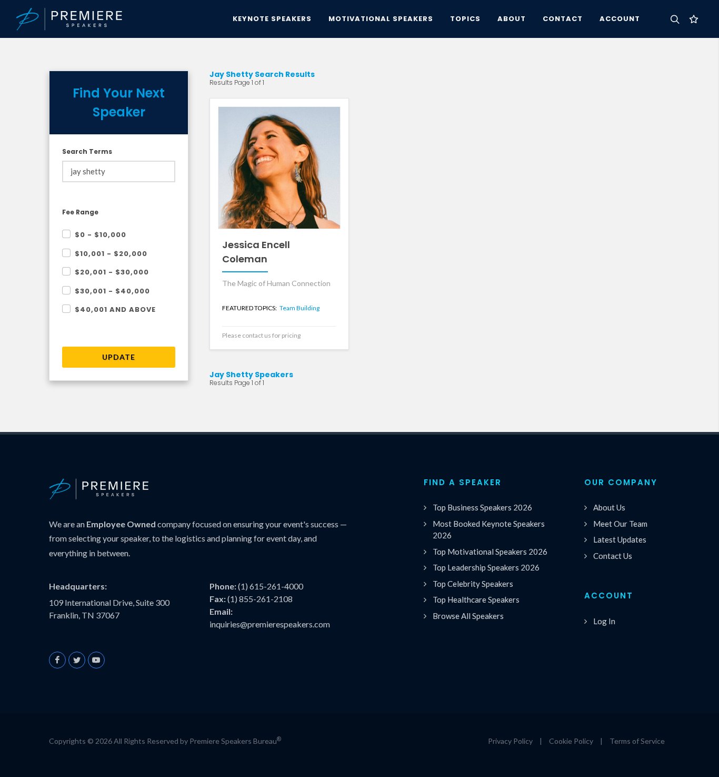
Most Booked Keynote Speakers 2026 (489, 529)
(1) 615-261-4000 (270, 586)
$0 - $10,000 (100, 235)
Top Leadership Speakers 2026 (486, 567)
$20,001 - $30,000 (112, 272)
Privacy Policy (510, 740)
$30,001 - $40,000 (112, 291)
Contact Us (612, 555)
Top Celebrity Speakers (473, 583)
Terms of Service (637, 740)
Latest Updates (619, 539)
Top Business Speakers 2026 (482, 507)
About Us (609, 507)
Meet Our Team (620, 523)
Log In (604, 621)
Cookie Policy (571, 740)
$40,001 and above (115, 309)
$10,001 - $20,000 (111, 254)
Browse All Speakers (468, 616)
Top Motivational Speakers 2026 (490, 551)
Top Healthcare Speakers (476, 599)
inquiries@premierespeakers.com (269, 624)
